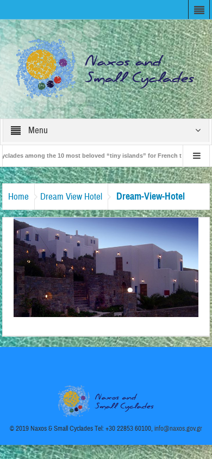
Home (18, 196)
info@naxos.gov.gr (178, 428)
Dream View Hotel (71, 196)
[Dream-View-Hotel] (106, 266)
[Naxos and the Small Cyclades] (106, 68)
